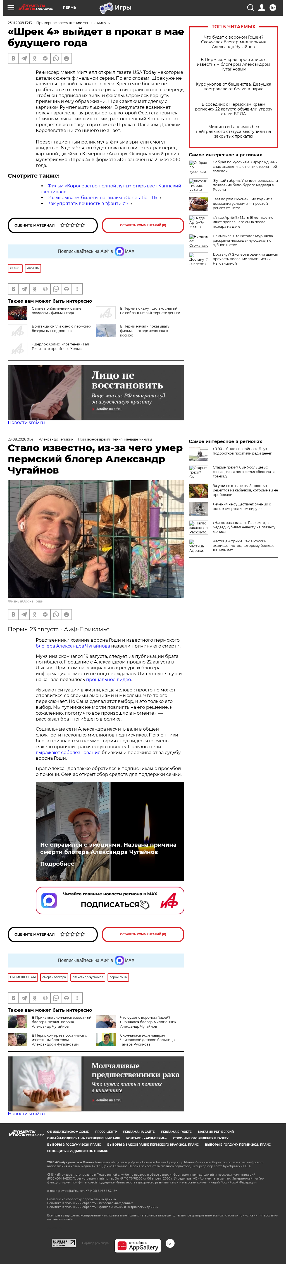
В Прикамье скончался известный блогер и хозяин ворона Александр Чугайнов (61, 1021)
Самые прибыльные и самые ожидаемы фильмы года (56, 310)
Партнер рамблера (95, 1243)
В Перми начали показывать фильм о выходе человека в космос (145, 330)
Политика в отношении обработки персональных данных (90, 1203)
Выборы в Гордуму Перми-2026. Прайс (238, 1145)
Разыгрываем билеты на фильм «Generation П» (102, 197)
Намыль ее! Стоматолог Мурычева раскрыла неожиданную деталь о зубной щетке (243, 240)
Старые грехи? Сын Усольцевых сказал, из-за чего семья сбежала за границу (244, 471)
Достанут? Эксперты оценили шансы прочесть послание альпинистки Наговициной (245, 258)
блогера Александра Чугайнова (73, 646)
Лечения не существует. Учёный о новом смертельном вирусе (242, 506)
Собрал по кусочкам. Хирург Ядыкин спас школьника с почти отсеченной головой (245, 166)
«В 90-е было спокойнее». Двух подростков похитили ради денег (242, 451)
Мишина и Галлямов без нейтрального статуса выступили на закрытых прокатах (233, 131)
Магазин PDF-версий (216, 1132)
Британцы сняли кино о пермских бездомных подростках (61, 328)
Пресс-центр (106, 1132)
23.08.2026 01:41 (21, 439)
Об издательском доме (68, 1132)
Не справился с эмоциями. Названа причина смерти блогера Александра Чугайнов (108, 848)
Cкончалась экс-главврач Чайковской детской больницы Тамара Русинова (147, 1039)
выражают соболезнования (68, 752)
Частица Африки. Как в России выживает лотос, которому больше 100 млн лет (243, 545)
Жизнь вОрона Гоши (25, 601)
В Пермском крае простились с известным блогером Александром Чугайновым (233, 64)
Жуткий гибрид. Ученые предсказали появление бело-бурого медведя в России (245, 185)
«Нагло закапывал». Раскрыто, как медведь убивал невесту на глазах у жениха (244, 527)
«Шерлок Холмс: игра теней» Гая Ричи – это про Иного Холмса (60, 346)
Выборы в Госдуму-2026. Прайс (74, 1145)
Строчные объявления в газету (200, 1138)
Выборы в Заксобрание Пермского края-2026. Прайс (153, 1145)
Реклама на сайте (139, 1132)
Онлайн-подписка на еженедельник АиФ (83, 1138)
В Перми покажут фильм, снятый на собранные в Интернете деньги (150, 310)
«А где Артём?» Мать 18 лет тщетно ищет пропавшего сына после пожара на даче (243, 222)
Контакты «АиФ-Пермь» (146, 1138)
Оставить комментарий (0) (143, 225)
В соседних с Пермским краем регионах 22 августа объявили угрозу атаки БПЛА (233, 109)
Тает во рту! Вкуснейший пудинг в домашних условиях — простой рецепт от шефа (242, 203)
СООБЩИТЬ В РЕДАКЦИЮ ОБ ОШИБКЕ (77, 1151)
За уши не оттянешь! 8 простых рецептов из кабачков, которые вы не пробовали (245, 490)
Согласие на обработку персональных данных (81, 1199)
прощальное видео (108, 679)
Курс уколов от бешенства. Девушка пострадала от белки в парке (233, 86)
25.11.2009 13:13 (20, 23)
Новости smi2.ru (26, 422)
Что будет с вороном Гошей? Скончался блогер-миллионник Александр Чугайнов (233, 42)
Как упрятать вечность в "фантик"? (87, 203)
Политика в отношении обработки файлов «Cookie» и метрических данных (102, 1207)
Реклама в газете (176, 1132)
